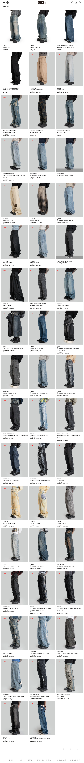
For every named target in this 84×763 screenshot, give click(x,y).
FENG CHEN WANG (8, 173)
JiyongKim (33, 173)
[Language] (7, 2)
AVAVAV (5, 261)
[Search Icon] (72, 3)
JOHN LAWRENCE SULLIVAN (65, 45)
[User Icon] (76, 3)
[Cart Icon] (80, 2)
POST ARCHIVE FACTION (64, 261)
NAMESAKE (33, 88)
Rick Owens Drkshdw (9, 131)
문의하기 (11, 760)
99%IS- (32, 607)
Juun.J (5, 346)
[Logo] (42, 2)
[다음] (81, 749)
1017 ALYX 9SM (34, 694)
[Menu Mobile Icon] (4, 2)
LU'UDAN (5, 218)
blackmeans (7, 652)
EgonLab (59, 304)
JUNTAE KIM (6, 479)
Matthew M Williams (36, 131)
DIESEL (5, 45)
